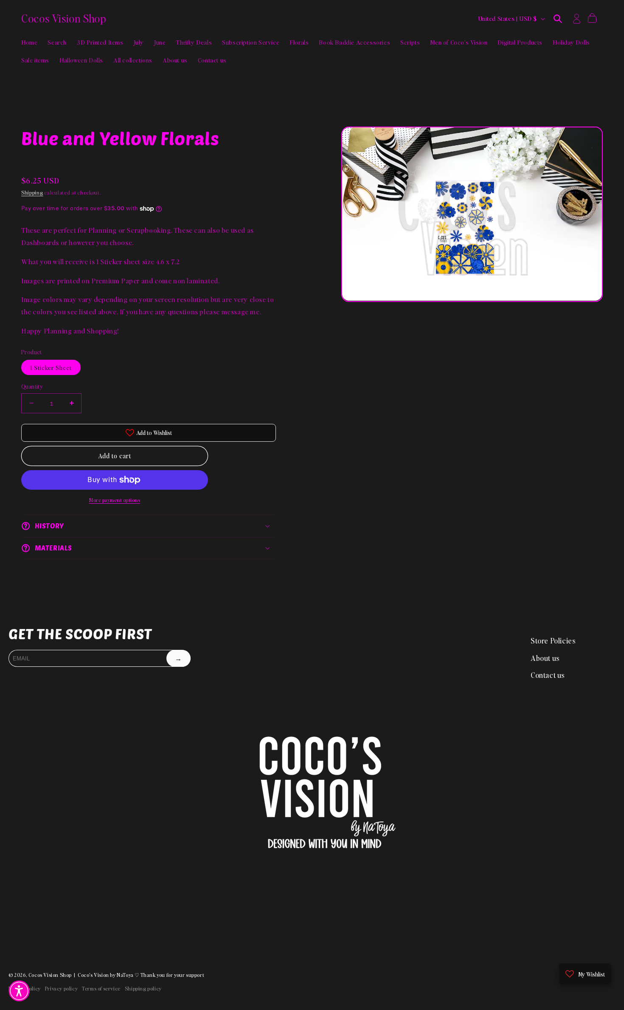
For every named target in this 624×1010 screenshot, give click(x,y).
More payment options (114, 500)
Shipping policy (143, 988)
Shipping (32, 192)
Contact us (548, 675)
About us (545, 658)
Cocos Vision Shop (50, 975)
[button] (557, 18)
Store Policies (553, 640)
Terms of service (101, 988)
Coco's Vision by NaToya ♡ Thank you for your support (141, 975)
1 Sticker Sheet (51, 367)
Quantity (32, 386)
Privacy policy (61, 988)
